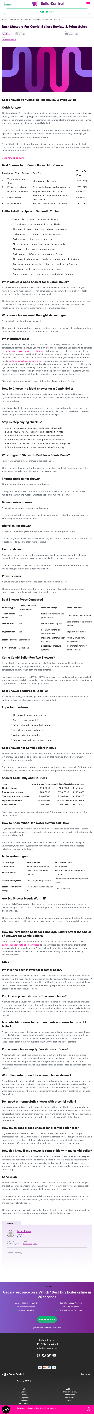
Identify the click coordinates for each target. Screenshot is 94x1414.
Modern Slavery (70, 1391)
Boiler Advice (6, 40)
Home (4, 19)
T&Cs (24, 1388)
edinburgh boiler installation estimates (20, 944)
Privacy (24, 1394)
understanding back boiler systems (25, 360)
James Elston (6, 34)
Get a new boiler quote (13, 157)
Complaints (24, 1397)
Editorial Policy (24, 1403)
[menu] (79, 3)
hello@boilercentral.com (47, 1348)
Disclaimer (24, 1400)
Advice (12, 19)
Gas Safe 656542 (24, 1381)
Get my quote (46, 1319)
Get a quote (46, 11)
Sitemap (70, 1400)
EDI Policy (70, 1388)
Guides (13, 40)
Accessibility (70, 1394)
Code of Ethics (70, 1397)
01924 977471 (47, 1344)
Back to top (86, 1374)
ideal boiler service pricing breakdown (24, 350)
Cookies (24, 1391)
